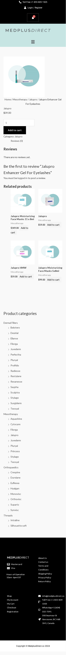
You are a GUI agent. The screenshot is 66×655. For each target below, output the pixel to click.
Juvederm (16, 349)
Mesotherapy (11, 414)
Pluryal (14, 359)
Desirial (14, 332)
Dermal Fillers (11, 322)
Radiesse (15, 370)
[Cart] (33, 17)
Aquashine (16, 418)
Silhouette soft (19, 525)
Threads (8, 515)
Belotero (15, 327)
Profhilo (15, 365)
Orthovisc (16, 499)
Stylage (15, 397)
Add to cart (15, 130)
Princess (15, 451)
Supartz (15, 504)
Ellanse (14, 338)
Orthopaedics (11, 467)
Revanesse (16, 381)
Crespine (15, 472)
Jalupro (14, 435)
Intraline (15, 520)
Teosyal (15, 408)
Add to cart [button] (19, 230)
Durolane (15, 477)
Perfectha (16, 354)
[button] (33, 42)
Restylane (16, 376)
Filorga (14, 343)
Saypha (14, 386)
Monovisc (16, 493)
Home (8, 99)
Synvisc (15, 509)
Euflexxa (15, 482)
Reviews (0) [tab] (17, 140)
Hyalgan (15, 488)
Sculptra (15, 392)
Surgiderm (16, 403)
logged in (22, 178)
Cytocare (15, 424)
